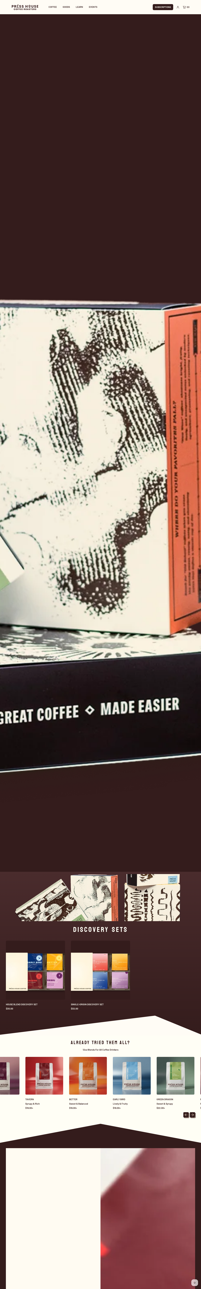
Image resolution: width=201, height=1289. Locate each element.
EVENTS (93, 6)
